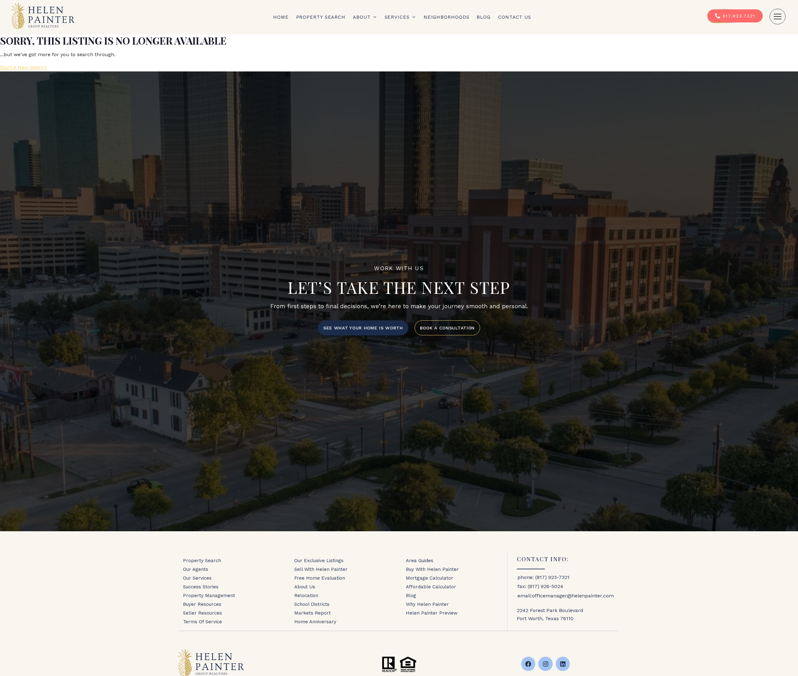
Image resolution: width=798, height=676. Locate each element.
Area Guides (419, 560)
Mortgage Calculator (429, 578)
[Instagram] (545, 664)
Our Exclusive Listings (319, 560)
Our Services (197, 578)
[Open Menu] (778, 16)
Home (281, 17)
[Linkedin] (563, 664)
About (362, 17)
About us (304, 587)
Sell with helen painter (321, 569)
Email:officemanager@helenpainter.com (565, 596)
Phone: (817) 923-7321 (543, 577)
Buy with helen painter (432, 569)
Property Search (321, 17)
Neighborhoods (446, 17)
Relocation (306, 595)
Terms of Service (202, 622)
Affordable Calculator (431, 587)
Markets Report (312, 613)
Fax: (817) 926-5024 (540, 586)
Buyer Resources (202, 604)
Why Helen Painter (427, 604)
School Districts (311, 604)
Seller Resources (202, 613)
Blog (484, 17)
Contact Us (514, 17)
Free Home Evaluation (319, 578)
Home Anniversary (315, 622)
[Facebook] (528, 664)
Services (397, 17)
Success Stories (201, 587)
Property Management (209, 595)
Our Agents (195, 569)
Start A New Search (23, 67)
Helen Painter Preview (432, 613)
